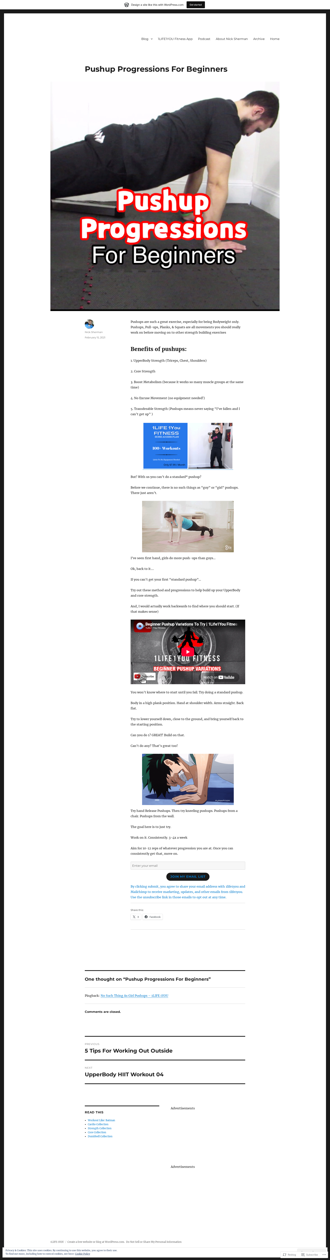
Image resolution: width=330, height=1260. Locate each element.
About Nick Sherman (232, 39)
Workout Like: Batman (101, 1120)
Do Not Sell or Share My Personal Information (154, 1242)
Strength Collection (100, 1128)
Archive (259, 39)
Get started (196, 4)
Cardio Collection (98, 1124)
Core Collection (97, 1132)
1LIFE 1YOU (57, 1242)
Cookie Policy (82, 1253)
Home (275, 39)
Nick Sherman (94, 332)
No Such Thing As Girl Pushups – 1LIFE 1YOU (134, 996)
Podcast (204, 39)
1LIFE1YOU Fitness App (175, 39)
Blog (144, 39)
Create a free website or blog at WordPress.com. (96, 1242)
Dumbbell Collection (100, 1136)
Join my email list (187, 876)
